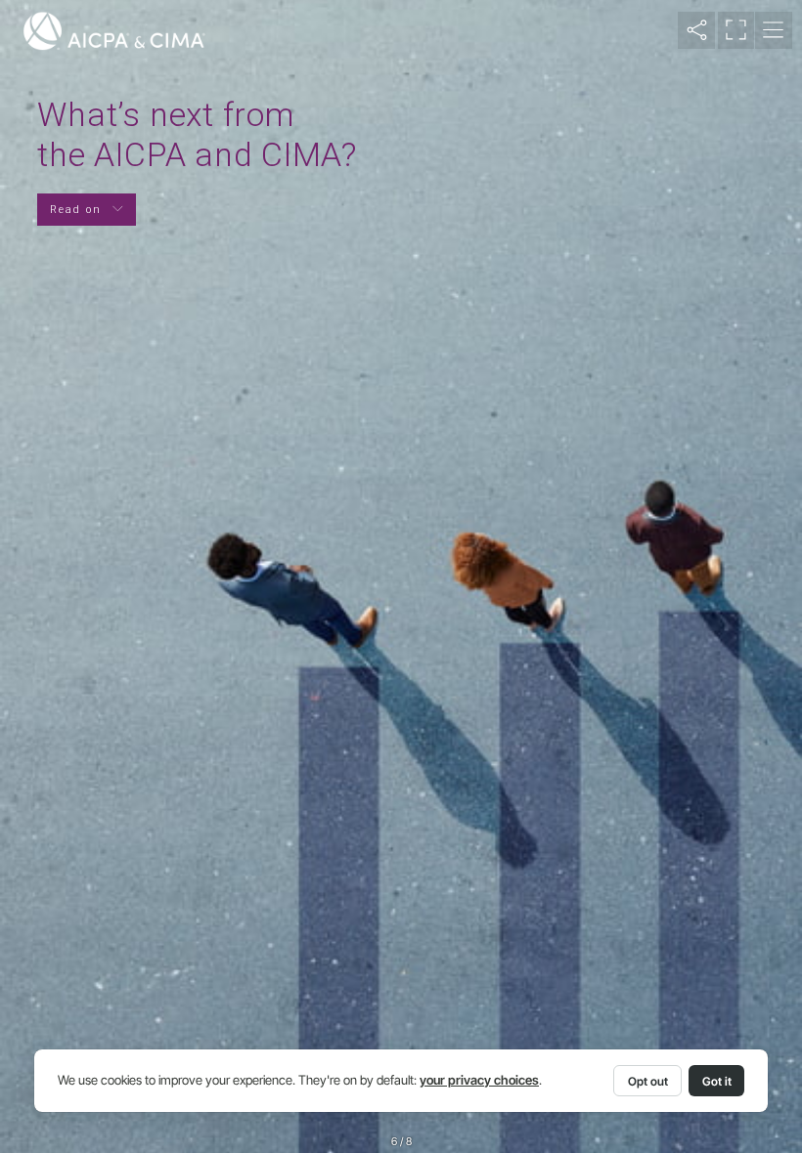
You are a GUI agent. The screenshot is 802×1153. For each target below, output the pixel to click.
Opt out (648, 1081)
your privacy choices (479, 1080)
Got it (717, 1081)
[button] (696, 30)
